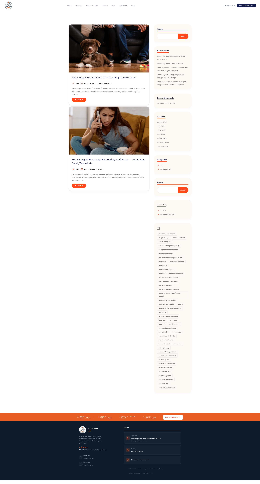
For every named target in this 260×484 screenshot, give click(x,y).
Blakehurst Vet (179, 238)
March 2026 (162, 138)
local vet (162, 324)
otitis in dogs (174, 324)
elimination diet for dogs (168, 277)
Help (77, 83)
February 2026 (163, 142)
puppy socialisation (166, 340)
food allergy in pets (166, 304)
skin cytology (164, 348)
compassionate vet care (168, 250)
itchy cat (162, 320)
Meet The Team (92, 6)
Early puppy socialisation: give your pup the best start (104, 77)
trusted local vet (165, 368)
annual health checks (167, 234)
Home (69, 6)
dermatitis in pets (166, 254)
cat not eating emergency (169, 246)
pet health (176, 332)
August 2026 (162, 122)
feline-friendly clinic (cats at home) (170, 294)
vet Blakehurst (164, 372)
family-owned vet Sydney (169, 289)
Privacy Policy (159, 469)
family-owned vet (166, 285)
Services (105, 6)
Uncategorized (104, 83)
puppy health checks (167, 336)
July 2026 (161, 126)
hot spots (162, 312)
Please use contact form (140, 460)
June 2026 (161, 130)
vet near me (163, 384)
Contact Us (123, 6)
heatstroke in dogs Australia (170, 308)
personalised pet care (167, 328)
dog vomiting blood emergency (171, 273)
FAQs (133, 6)
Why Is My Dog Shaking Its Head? (170, 63)
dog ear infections (177, 262)
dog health (163, 266)
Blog (113, 6)
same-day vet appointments (170, 344)
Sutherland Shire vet (167, 364)
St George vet (164, 360)
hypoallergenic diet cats (168, 316)
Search (160, 29)
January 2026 (162, 146)
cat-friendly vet (165, 242)
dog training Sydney (166, 269)
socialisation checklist (167, 356)
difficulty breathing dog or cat (170, 258)
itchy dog (173, 320)
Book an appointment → (173, 417)
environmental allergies (168, 281)
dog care (162, 262)
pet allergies (163, 332)
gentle (180, 304)
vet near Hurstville (166, 380)
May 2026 (161, 134)
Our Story (78, 6)
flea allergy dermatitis (167, 300)
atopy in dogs (164, 238)
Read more (79, 100)
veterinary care (165, 376)
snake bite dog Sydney (167, 352)
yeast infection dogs (167, 388)
